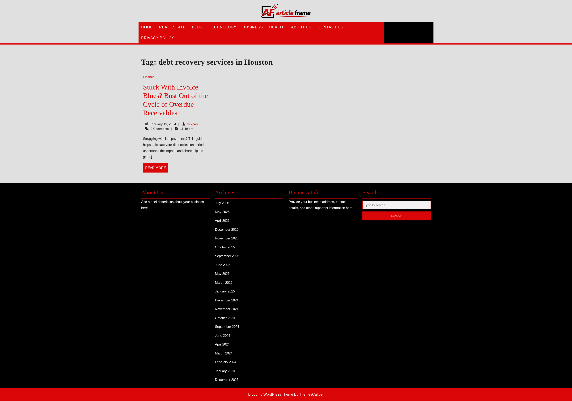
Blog (197, 27)
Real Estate (172, 27)
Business (253, 27)
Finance (148, 77)
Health (277, 27)
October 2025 (225, 247)
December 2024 (226, 300)
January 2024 (225, 371)
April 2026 (222, 220)
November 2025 (226, 238)
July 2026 (222, 203)
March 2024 (223, 353)
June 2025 (222, 265)
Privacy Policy (157, 38)
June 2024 (222, 335)
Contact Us (330, 27)
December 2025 (226, 229)
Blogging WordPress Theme (270, 394)
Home (147, 27)
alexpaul (192, 124)
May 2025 (222, 273)
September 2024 (227, 326)
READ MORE (156, 169)
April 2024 (222, 344)
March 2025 (223, 282)
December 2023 (226, 380)
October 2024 (225, 318)
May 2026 (222, 212)
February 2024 (225, 362)
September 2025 (227, 256)
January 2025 (225, 291)
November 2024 (226, 309)
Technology (222, 27)
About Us (301, 27)
